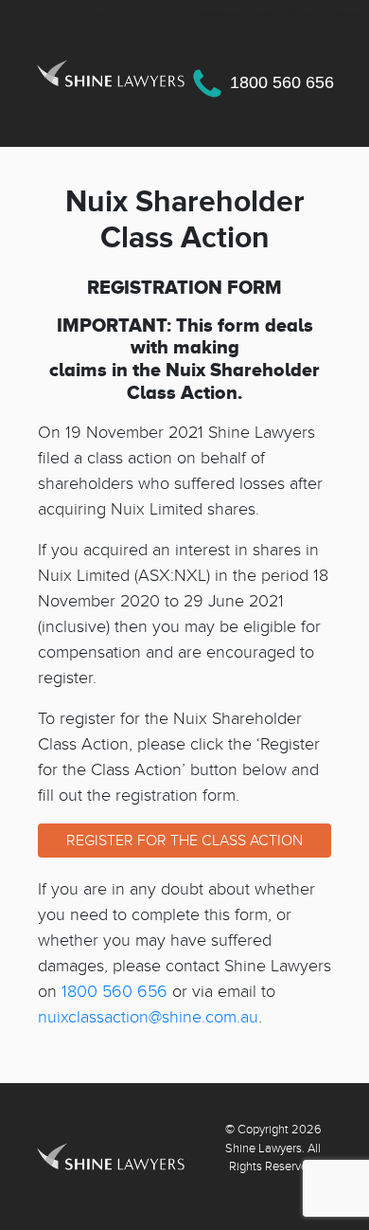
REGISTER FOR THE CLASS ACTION (184, 840)
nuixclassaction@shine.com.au (148, 1017)
